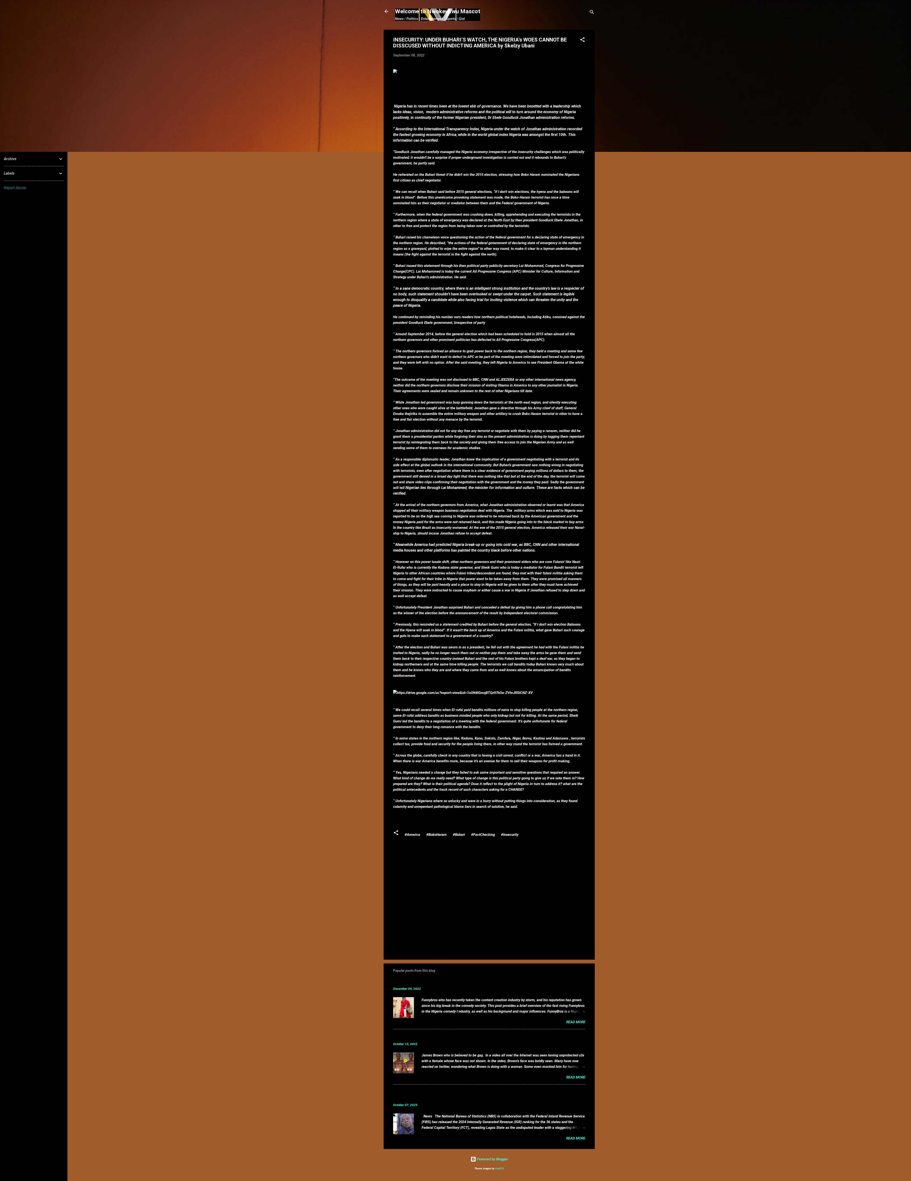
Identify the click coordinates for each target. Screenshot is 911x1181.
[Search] (592, 13)
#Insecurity (509, 834)
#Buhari (459, 834)
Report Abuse (15, 188)
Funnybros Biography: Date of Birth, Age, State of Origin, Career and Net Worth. (470, 981)
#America (412, 834)
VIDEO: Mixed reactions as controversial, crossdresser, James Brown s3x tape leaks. (475, 1036)
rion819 (499, 1168)
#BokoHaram (436, 834)
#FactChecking (483, 834)
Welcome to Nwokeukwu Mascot (437, 11)
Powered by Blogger (492, 1159)
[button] (582, 40)
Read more (575, 1022)
